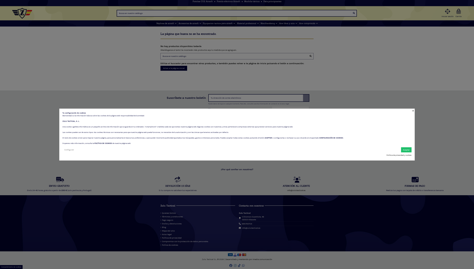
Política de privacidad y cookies (399, 155)
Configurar (69, 150)
